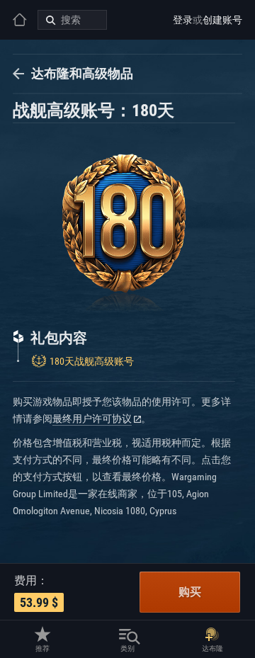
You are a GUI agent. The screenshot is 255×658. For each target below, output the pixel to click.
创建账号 (222, 19)
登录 (183, 19)
